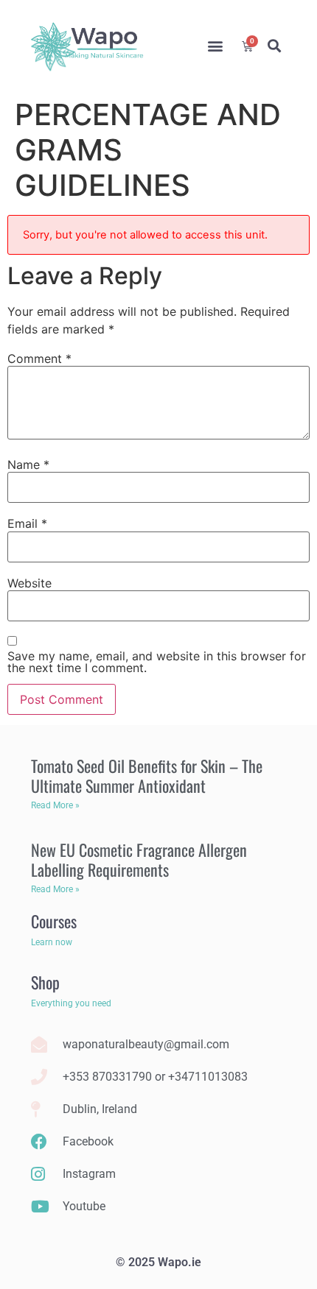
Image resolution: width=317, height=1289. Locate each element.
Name (28, 464)
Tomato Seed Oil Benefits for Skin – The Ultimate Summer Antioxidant (146, 775)
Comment (39, 358)
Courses (54, 921)
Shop (45, 982)
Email (27, 523)
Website (29, 583)
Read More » (55, 805)
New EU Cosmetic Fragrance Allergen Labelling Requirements (139, 859)
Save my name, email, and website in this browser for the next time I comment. (156, 662)
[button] (215, 46)
